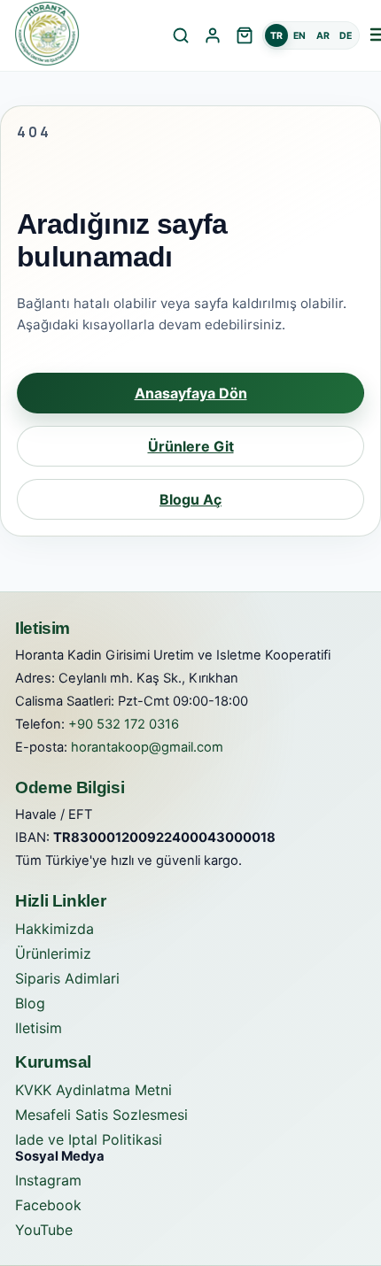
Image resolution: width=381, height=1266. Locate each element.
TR (276, 36)
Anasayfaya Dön (191, 393)
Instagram (48, 1180)
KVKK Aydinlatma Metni (93, 1090)
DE (345, 36)
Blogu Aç (190, 499)
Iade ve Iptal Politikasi (88, 1139)
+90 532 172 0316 (123, 724)
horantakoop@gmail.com (147, 747)
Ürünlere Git (191, 446)
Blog (30, 1003)
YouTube (44, 1230)
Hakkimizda (54, 929)
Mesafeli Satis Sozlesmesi (101, 1114)
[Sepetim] (244, 35)
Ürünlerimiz (53, 953)
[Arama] (181, 35)
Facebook (48, 1205)
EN (299, 36)
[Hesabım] (212, 35)
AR (323, 36)
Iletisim (38, 1028)
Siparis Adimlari (67, 978)
